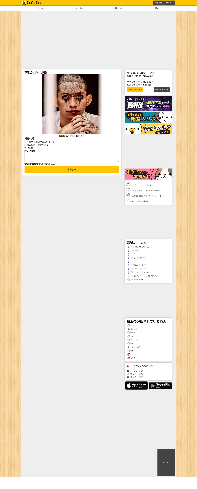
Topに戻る (166, 463)
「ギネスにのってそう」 (139, 265)
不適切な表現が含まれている (41, 141)
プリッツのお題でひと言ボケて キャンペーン (144, 195)
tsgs (131, 343)
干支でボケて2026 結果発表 (137, 200)
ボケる (79, 8)
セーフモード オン (135, 90)
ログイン (170, 2)
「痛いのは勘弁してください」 (141, 247)
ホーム (40, 8)
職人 (157, 8)
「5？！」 (134, 261)
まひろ (132, 354)
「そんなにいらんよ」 (138, 269)
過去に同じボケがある (37, 144)
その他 (30, 147)
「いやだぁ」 (135, 250)
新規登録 (158, 2)
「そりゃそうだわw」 (138, 258)
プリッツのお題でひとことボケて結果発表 (142, 190)
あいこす (133, 325)
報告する (71, 169)
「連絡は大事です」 (137, 280)
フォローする (136, 374)
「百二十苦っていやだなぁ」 (140, 272)
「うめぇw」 (135, 254)
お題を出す (118, 8)
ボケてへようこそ (161, 90)
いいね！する (136, 371)
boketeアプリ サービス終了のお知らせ (141, 184)
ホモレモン (134, 340)
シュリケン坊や (136, 347)
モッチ (132, 332)
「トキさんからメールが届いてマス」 (144, 276)
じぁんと (133, 329)
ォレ (132, 336)
